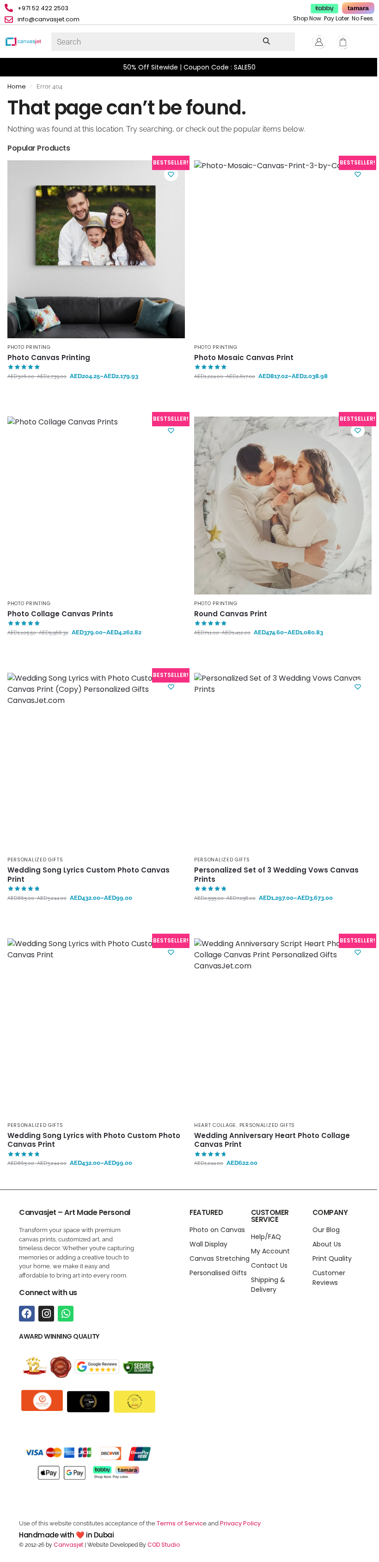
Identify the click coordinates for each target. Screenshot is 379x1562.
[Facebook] (27, 1314)
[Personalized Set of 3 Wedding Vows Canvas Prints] (283, 762)
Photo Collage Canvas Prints (60, 614)
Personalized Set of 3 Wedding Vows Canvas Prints (276, 875)
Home (16, 86)
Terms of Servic (180, 1523)
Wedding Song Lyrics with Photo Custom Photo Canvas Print (93, 1140)
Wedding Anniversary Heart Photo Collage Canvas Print (272, 1140)
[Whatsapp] (65, 1314)
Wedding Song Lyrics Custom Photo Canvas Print (88, 875)
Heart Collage (215, 1125)
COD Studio (163, 1545)
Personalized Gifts (35, 859)
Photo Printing (29, 347)
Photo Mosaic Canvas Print (243, 357)
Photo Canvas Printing (48, 357)
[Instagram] (46, 1314)
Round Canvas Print (230, 614)
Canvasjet (67, 1545)
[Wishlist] (171, 174)
